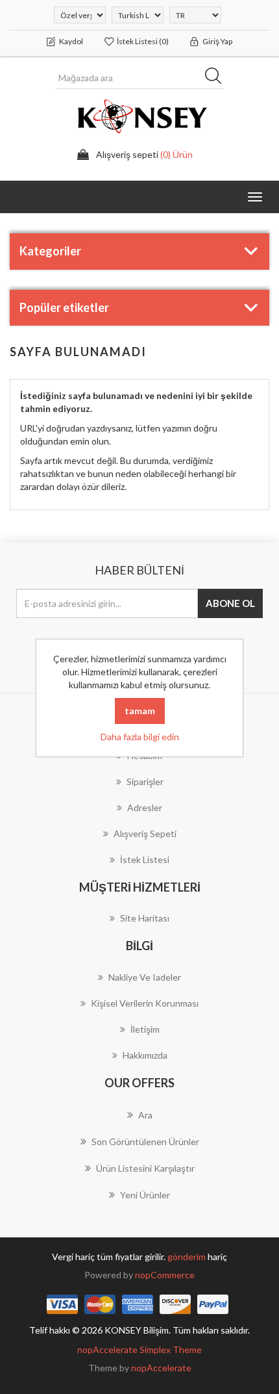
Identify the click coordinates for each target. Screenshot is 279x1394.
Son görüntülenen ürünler (145, 1141)
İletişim (145, 1029)
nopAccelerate (161, 1367)
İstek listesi (144, 859)
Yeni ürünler (145, 1194)
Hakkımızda (145, 1055)
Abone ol (230, 603)
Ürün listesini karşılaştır (145, 1168)
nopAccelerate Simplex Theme (139, 1349)
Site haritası (144, 917)
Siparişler (145, 781)
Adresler (144, 807)
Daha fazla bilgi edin (140, 736)
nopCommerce (165, 1274)
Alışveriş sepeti (145, 833)
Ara (217, 78)
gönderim (187, 1256)
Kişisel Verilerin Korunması (145, 1003)
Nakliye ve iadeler (144, 977)
